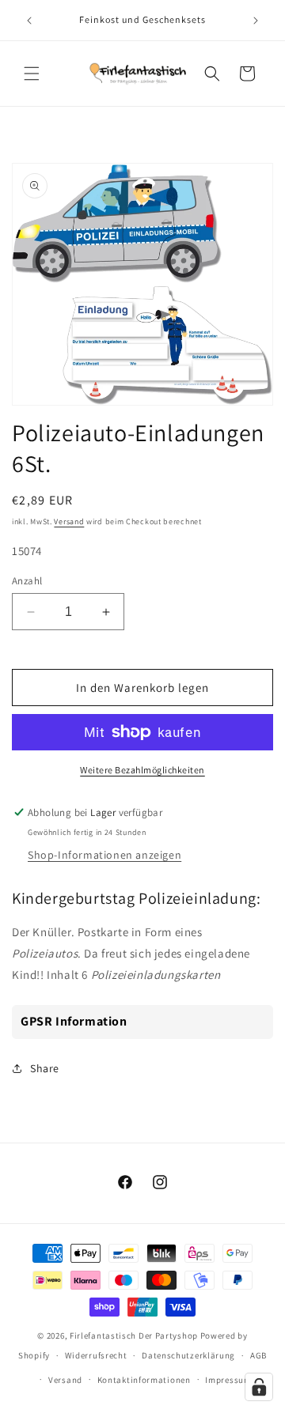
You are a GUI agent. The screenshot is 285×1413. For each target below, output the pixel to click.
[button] (31, 73)
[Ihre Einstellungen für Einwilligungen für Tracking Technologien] (258, 1386)
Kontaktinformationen (144, 1379)
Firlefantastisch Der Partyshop (134, 1335)
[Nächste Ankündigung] (255, 20)
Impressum (228, 1379)
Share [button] (44, 1068)
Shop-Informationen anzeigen (104, 855)
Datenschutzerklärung (188, 1355)
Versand (69, 521)
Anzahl (27, 580)
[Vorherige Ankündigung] (29, 20)
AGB (258, 1355)
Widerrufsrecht (96, 1355)
